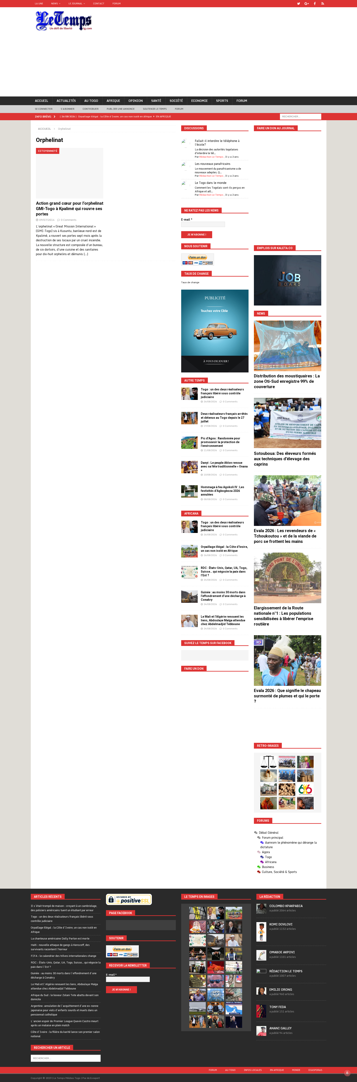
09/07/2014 (47, 220)
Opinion (136, 100)
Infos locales (253, 1070)
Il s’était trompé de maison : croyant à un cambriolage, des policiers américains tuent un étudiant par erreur (64, 908)
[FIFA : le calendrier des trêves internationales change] (234, 926)
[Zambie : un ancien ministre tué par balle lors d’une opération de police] (197, 994)
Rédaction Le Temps (211, 157)
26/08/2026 (210, 401)
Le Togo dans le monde (210, 182)
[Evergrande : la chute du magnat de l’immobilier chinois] (215, 1008)
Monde (296, 1070)
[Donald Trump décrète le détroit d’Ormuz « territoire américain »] (234, 1008)
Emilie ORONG (280, 989)
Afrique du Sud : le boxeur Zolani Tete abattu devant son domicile (65, 997)
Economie (199, 100)
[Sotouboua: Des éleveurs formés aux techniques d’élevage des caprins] (287, 423)
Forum (117, 3)
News (54, 3)
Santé (156, 100)
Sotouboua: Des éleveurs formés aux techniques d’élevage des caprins (285, 459)
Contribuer (91, 109)
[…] (86, 254)
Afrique (113, 100)
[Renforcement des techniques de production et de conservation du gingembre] (287, 789)
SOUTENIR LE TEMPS (155, 109)
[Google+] (306, 3)
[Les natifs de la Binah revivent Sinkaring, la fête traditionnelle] (287, 803)
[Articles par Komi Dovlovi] (261, 939)
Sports (222, 100)
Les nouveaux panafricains (212, 163)
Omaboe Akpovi (282, 952)
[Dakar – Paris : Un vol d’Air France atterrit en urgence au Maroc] (197, 1008)
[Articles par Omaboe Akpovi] (261, 958)
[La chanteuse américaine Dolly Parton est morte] (197, 926)
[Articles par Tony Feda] (261, 1015)
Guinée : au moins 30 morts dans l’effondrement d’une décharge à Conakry (223, 596)
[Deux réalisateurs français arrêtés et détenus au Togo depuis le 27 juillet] (189, 418)
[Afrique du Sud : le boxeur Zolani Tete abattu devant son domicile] (197, 954)
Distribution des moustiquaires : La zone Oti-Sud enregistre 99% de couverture (287, 381)
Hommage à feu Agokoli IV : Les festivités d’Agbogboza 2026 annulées (222, 490)
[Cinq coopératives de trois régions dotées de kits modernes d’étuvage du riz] (268, 789)
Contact (98, 3)
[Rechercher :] (300, 116)
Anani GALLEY (280, 1028)
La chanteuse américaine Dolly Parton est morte (60, 938)
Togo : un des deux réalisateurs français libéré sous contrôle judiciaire (222, 393)
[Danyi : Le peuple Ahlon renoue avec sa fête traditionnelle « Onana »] (189, 467)
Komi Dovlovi (281, 924)
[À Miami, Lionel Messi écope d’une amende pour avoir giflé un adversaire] (234, 967)
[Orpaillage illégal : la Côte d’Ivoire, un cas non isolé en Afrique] (189, 551)
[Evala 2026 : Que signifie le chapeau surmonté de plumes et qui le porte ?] (287, 660)
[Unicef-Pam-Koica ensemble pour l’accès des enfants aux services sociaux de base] (287, 775)
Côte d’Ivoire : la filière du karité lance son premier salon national (65, 1034)
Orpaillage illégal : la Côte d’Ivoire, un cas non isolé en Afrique (64, 929)
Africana (191, 513)
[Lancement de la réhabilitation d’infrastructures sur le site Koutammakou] (305, 775)
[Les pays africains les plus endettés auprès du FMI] (215, 994)
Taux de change (190, 282)
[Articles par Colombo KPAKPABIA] (261, 911)
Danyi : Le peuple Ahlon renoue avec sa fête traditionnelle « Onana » (224, 466)
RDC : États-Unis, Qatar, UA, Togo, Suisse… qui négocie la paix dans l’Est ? (224, 571)
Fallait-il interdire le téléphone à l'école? (217, 142)
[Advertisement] (178, 65)
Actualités (66, 100)
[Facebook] (314, 3)
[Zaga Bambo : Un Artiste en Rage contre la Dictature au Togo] (268, 803)
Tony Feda (277, 1007)
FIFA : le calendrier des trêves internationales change (63, 956)
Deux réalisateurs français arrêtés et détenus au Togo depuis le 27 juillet (224, 417)
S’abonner (67, 109)
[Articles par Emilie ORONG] (261, 992)
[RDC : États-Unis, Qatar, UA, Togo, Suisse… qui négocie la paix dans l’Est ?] (189, 572)
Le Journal (75, 3)
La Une (39, 3)
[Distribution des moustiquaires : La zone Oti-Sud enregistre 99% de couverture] (287, 346)
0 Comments (68, 220)
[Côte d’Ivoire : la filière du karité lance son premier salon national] (197, 967)
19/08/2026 (210, 426)
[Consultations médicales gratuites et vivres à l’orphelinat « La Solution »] (287, 762)
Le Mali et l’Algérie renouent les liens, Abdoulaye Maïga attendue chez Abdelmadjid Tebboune (223, 620)
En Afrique (277, 1070)
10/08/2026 (210, 475)
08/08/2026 (210, 499)
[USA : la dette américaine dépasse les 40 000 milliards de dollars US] (234, 994)
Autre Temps (194, 380)
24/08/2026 (210, 580)
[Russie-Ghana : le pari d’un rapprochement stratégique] (215, 1021)
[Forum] (322, 3)
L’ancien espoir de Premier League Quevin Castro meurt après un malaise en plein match (64, 1023)
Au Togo (91, 100)
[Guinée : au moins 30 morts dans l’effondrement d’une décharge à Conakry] (189, 596)
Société (176, 100)
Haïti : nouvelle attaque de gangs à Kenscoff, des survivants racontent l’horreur (60, 947)
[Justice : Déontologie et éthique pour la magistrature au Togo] (268, 762)
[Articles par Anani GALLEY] (261, 1033)
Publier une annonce (121, 109)
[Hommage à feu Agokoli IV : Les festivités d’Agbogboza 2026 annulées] (189, 491)
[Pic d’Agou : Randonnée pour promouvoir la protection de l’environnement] (189, 442)
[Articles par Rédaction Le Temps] (261, 976)
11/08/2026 (210, 450)
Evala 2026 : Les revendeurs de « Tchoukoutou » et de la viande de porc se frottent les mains (285, 536)
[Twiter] (298, 3)
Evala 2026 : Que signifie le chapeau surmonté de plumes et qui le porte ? (287, 696)
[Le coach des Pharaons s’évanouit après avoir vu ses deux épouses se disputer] (234, 1021)
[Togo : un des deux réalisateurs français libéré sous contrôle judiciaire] (189, 394)
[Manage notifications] (347, 1073)
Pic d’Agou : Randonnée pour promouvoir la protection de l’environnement (220, 442)
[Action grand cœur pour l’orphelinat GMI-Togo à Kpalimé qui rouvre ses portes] (70, 173)
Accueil (41, 100)
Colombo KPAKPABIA (286, 906)
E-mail (186, 220)
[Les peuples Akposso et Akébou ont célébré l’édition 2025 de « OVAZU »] (268, 775)
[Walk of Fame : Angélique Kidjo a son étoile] (215, 967)
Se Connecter (43, 109)
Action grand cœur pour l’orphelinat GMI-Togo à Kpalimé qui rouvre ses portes (69, 208)
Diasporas (315, 1070)
